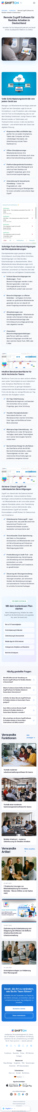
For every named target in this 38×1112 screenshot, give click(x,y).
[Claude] (15, 1094)
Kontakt (18, 1073)
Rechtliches (25, 1073)
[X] (15, 1045)
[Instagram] (11, 1045)
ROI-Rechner (30, 1053)
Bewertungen (30, 1063)
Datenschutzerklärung (19, 1101)
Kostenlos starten (19, 1009)
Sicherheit (12, 1066)
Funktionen (12, 10)
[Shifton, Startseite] (19, 1030)
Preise (22, 1053)
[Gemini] (23, 1094)
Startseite (4, 10)
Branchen (16, 1053)
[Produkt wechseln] (21, 3)
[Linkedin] (19, 1045)
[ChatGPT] (11, 1094)
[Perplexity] (19, 1094)
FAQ (23, 1063)
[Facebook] (7, 1045)
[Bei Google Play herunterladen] (25, 1085)
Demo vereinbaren (19, 1015)
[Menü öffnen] (34, 3)
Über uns (12, 1073)
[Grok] (26, 1094)
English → (9, 1108)
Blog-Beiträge (8, 1063)
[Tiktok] (27, 1045)
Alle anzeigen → (31, 736)
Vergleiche (17, 1063)
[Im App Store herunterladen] (12, 1085)
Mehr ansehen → (29, 850)
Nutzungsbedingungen (19, 1103)
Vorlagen (19, 1056)
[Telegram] (31, 1045)
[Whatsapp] (23, 1045)
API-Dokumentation (23, 1066)
